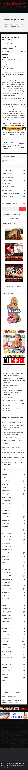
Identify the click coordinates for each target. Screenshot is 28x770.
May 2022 (6, 641)
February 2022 (7, 651)
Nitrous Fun (6, 414)
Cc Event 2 (6, 397)
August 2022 (6, 631)
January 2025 (7, 536)
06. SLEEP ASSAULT (8, 187)
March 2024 (6, 569)
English (6, 160)
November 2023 (7, 582)
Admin (13, 43)
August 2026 (6, 474)
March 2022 (6, 648)
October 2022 (7, 625)
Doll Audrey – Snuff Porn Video (11, 447)
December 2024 (7, 540)
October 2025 (7, 507)
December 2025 (7, 500)
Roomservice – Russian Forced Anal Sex (14, 404)
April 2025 (6, 526)
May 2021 (6, 680)
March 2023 (6, 608)
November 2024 (7, 543)
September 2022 (7, 628)
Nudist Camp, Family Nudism (9, 696)
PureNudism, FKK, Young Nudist (10, 692)
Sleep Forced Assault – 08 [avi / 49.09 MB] (20, 145)
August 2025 (6, 513)
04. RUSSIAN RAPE (8, 180)
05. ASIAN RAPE (7, 183)
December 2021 (7, 657)
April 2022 (6, 644)
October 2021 (7, 664)
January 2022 (7, 654)
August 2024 (6, 553)
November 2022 (7, 621)
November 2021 (7, 661)
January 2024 (7, 576)
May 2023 (6, 602)
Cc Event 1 (6, 437)
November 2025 (7, 503)
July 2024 (6, 556)
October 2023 (7, 585)
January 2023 (7, 615)
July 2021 (6, 674)
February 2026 (7, 494)
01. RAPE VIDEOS (8, 170)
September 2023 (7, 589)
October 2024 (7, 546)
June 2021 (6, 677)
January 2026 (7, 497)
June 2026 (6, 481)
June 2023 (6, 598)
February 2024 (7, 572)
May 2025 (6, 523)
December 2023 (7, 579)
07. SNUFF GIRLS (7, 190)
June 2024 (6, 559)
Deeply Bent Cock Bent (9, 440)
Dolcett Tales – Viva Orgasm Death (12, 462)
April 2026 (6, 487)
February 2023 (7, 612)
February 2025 (7, 533)
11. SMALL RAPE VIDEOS (10, 203)
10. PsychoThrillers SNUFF (10, 200)
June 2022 (6, 638)
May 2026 (6, 484)
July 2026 (6, 477)
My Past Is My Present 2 (9, 400)
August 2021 (6, 671)
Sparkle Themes (5, 767)
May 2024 (6, 562)
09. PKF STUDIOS (8, 196)
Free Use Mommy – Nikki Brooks (12, 409)
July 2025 (6, 517)
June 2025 (6, 520)
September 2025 (7, 510)
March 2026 (6, 490)
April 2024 (6, 566)
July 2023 (6, 595)
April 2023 (6, 605)
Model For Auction (8, 444)
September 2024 (7, 549)
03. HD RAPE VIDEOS (8, 177)
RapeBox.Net (11, 724)
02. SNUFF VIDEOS (8, 174)
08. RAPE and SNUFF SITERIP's (11, 193)
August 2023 (6, 592)
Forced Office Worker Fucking (11, 385)
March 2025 (6, 530)
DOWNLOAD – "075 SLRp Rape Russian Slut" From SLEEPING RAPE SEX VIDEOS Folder (13, 74)
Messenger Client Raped (9, 422)
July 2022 (6, 634)
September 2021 (7, 667)
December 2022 (7, 618)
